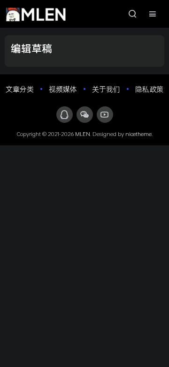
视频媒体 (63, 89)
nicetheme (138, 133)
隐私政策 (149, 89)
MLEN (82, 133)
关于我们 (106, 89)
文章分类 (20, 89)
